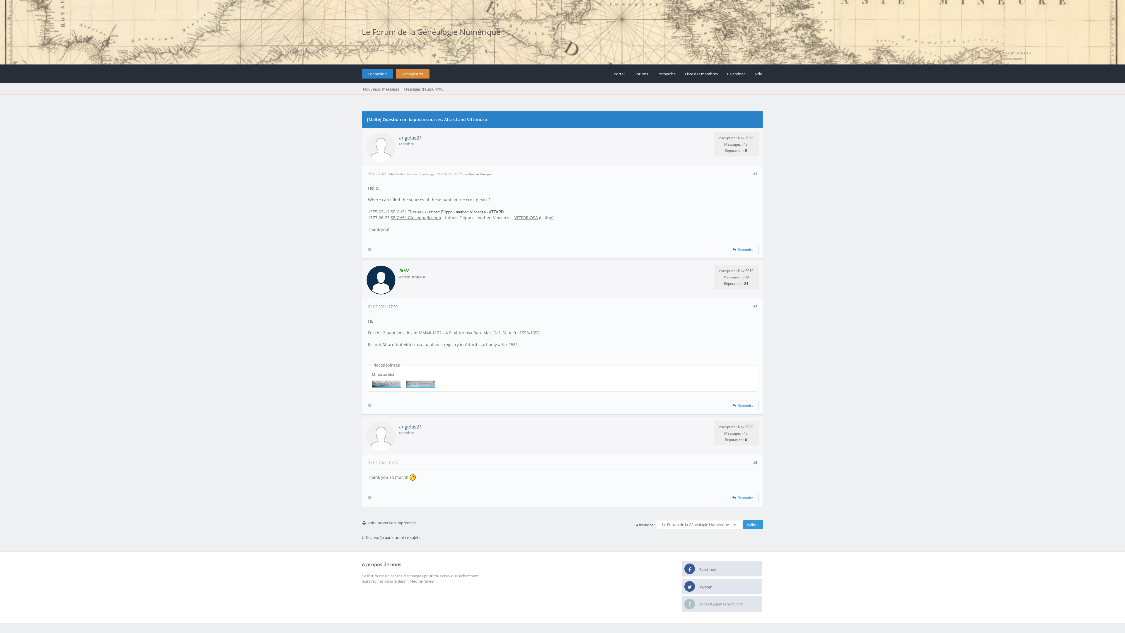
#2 (755, 306)
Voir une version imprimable (392, 522)
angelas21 (410, 137)
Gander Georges (480, 174)
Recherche (666, 73)
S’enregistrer (412, 73)
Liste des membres (701, 73)
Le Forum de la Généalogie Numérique (431, 32)
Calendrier (736, 73)
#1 (755, 173)
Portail (619, 73)
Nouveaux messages (381, 89)
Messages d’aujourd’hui (424, 89)
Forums (641, 73)
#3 (755, 462)
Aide (758, 73)
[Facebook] (689, 569)
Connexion (377, 73)
